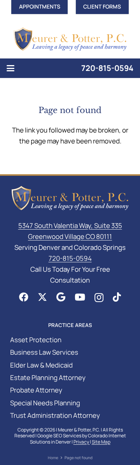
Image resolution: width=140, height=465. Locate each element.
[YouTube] (80, 297)
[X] (42, 297)
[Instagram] (98, 297)
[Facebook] (23, 297)
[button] (10, 68)
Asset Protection (35, 339)
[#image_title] (70, 39)
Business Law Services (44, 352)
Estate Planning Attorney (48, 377)
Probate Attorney (36, 389)
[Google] (60, 297)
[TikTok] (117, 297)
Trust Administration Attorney (55, 415)
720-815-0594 (107, 68)
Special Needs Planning (45, 402)
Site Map (101, 441)
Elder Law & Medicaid (41, 365)
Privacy (82, 441)
